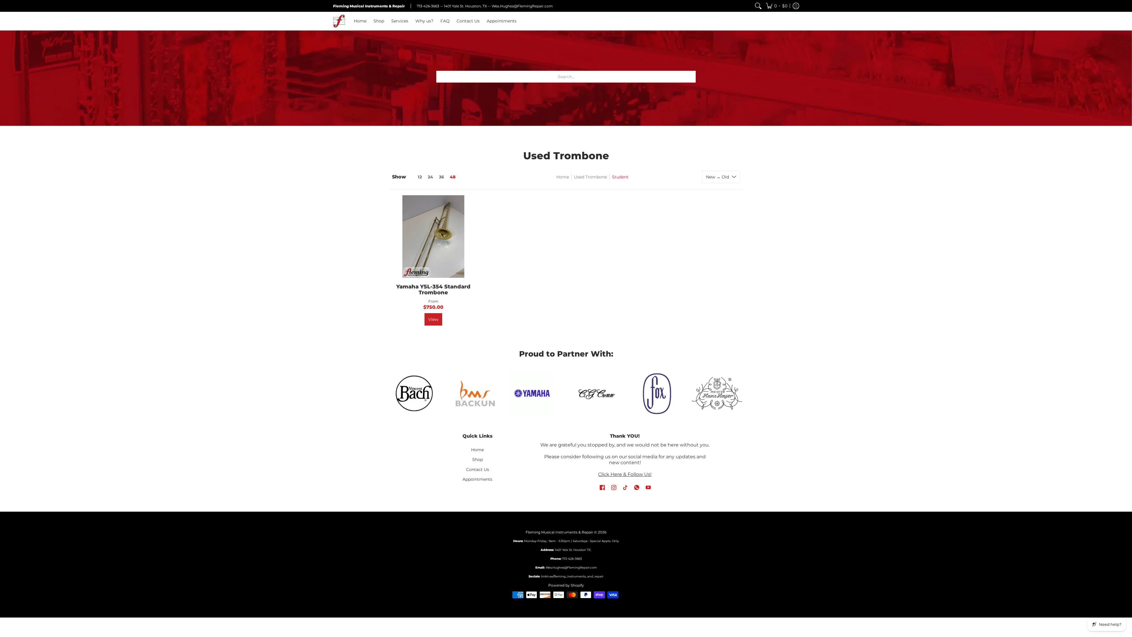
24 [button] (430, 177)
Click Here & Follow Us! (624, 474)
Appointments (477, 479)
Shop (477, 459)
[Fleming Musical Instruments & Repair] (339, 21)
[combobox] (566, 77)
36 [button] (441, 177)
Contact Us (477, 469)
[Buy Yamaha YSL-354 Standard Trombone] (433, 236)
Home (562, 177)
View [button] (433, 319)
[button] (776, 6)
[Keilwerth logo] (717, 393)
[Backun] (415, 393)
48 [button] (452, 177)
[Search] (758, 6)
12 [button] (420, 177)
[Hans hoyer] (656, 393)
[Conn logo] (536, 393)
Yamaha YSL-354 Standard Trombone (433, 289)
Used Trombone (590, 177)
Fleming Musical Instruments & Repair (559, 532)
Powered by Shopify (566, 585)
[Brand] (472, 393)
